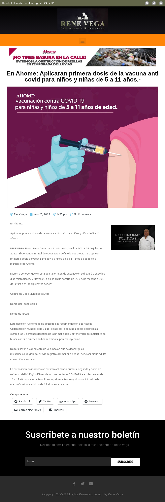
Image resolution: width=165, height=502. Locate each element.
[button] (82, 41)
